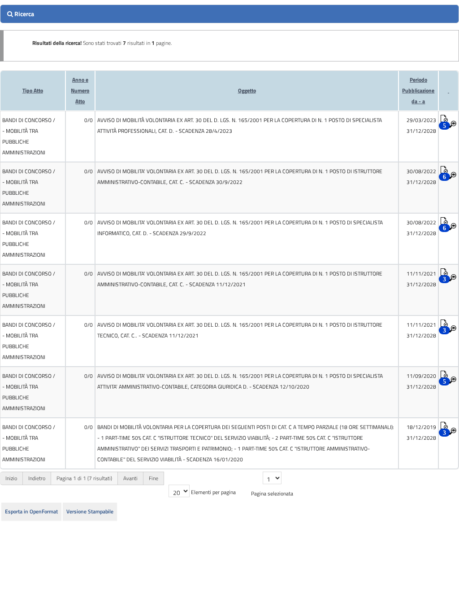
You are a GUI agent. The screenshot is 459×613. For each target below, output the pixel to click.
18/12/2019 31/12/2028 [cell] (421, 432)
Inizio (11, 478)
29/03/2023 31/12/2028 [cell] (421, 125)
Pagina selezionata (272, 493)
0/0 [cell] (88, 120)
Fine (153, 478)
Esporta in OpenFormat (31, 511)
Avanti (130, 478)
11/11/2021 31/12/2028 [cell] (421, 279)
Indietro (36, 478)
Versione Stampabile (89, 511)
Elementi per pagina (213, 492)
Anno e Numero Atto (80, 90)
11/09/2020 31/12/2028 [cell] (421, 381)
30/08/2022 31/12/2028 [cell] (421, 176)
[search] (229, 14)
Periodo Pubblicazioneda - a (418, 90)
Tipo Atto (32, 90)
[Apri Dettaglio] (452, 125)
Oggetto (247, 90)
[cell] (32, 136)
